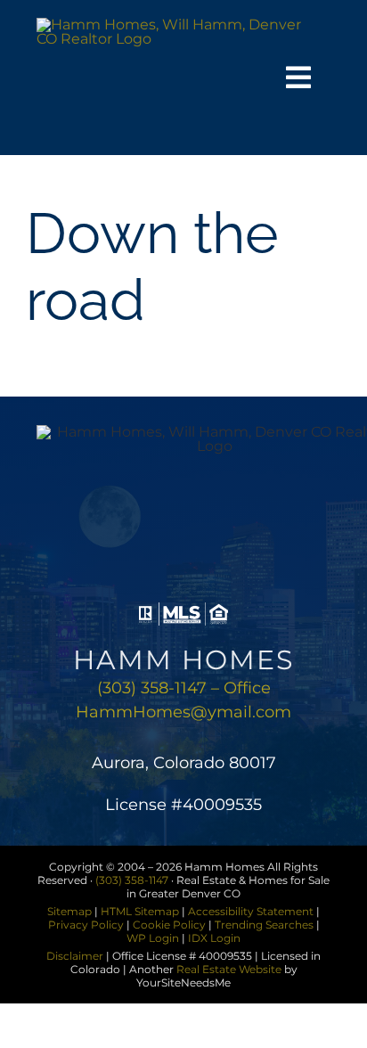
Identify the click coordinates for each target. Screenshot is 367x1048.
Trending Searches (264, 924)
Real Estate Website (228, 969)
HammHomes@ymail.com (183, 712)
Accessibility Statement (251, 911)
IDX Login (214, 938)
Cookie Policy (169, 924)
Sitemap (69, 911)
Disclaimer (74, 955)
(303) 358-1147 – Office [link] (184, 688)
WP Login (152, 938)
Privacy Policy (86, 924)
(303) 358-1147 (131, 880)
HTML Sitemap (140, 911)
